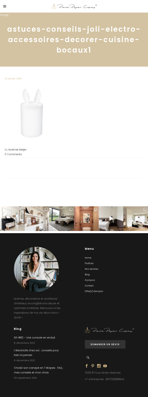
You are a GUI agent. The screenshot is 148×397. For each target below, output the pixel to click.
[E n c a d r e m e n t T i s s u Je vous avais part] (37, 218)
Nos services (91, 268)
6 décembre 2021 (24, 360)
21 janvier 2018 (13, 78)
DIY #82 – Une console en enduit (34, 337)
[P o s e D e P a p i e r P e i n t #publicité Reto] (111, 218)
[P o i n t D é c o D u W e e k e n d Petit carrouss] (135, 218)
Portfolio (89, 263)
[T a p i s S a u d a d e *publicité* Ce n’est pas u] (61, 218)
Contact (89, 285)
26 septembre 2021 (25, 378)
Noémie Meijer (17, 149)
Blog (87, 274)
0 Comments (13, 154)
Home (88, 257)
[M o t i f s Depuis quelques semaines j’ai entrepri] (12, 218)
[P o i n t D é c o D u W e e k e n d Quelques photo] (86, 218)
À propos (90, 280)
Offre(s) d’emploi (94, 291)
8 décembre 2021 (24, 343)
